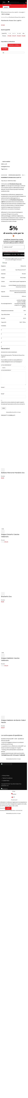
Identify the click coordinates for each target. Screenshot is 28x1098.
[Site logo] (13, 2)
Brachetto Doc (6, 769)
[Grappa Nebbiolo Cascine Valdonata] (13, 828)
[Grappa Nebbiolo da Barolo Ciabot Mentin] (13, 950)
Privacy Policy (5, 1063)
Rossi (8, 166)
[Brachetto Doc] (13, 711)
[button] (3, 527)
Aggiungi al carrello (14, 45)
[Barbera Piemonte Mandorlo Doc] (13, 472)
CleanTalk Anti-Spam (16, 1047)
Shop (6, 17)
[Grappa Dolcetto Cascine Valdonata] (13, 589)
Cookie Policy (5, 1068)
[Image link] (6, 1056)
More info (2, 1096)
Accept (8, 1096)
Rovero (5, 169)
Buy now (5, 48)
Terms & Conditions (7, 1066)
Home (2, 17)
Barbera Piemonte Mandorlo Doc (13, 530)
